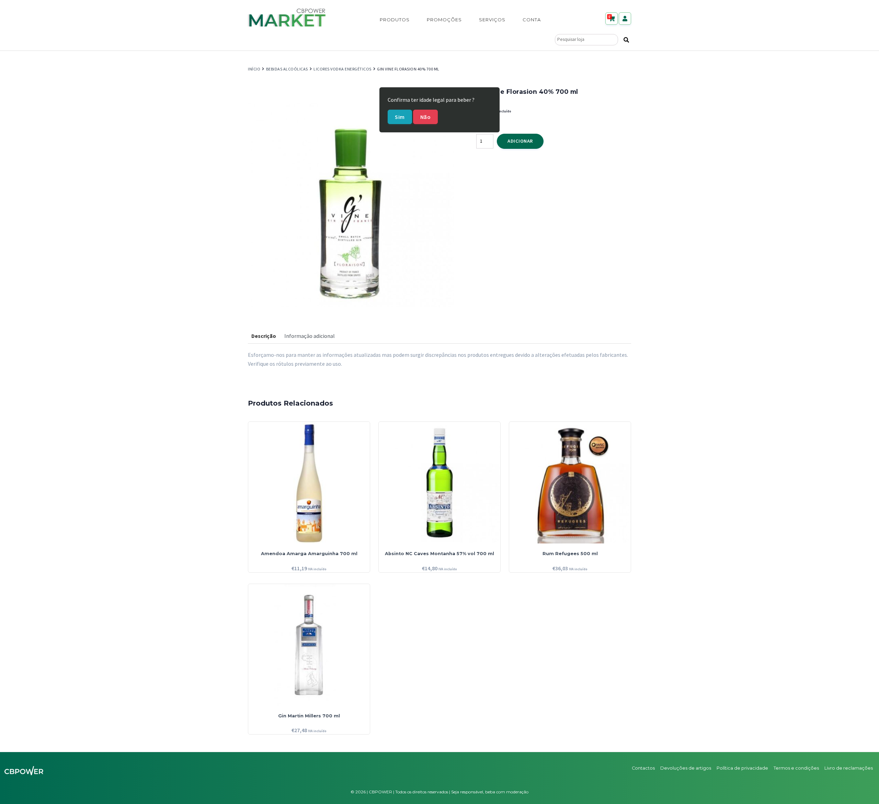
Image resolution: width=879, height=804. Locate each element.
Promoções (444, 19)
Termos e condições (796, 768)
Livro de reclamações (848, 768)
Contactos (643, 768)
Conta (532, 19)
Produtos (395, 19)
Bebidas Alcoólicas (287, 68)
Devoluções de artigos (685, 768)
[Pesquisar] (626, 39)
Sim (400, 116)
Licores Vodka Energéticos (342, 68)
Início (254, 68)
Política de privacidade (742, 768)
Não (425, 116)
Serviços (492, 19)
